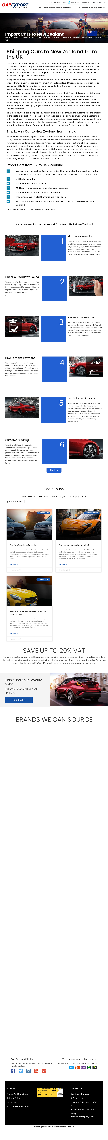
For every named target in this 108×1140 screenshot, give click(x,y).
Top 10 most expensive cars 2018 (74, 545)
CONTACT (101, 8)
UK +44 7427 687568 (58, 2)
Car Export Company (15, 5)
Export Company (80, 2)
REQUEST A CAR (19, 700)
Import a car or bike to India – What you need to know (28, 612)
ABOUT (45, 8)
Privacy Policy (13, 1098)
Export (52, 8)
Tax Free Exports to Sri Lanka (23, 545)
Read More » (14, 564)
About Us (11, 1102)
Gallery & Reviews (81, 8)
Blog (91, 8)
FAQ (95, 8)
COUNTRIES (67, 8)
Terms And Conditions (17, 1094)
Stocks (59, 8)
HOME (40, 8)
